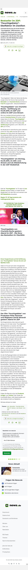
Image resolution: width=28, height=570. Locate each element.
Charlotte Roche (20, 406)
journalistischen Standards (9, 413)
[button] (14, 46)
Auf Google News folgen (11, 490)
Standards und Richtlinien (10, 518)
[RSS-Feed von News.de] (19, 563)
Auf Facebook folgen (10, 483)
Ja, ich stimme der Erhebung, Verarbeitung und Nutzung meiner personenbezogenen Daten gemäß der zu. (14, 446)
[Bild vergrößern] (27, 77)
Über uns (5, 526)
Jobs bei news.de (7, 546)
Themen (4, 538)
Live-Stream (19, 408)
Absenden (7, 453)
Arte (8, 406)
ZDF (8, 409)
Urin (24, 408)
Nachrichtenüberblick (8, 541)
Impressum (5, 512)
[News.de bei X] (16, 563)
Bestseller (12, 406)
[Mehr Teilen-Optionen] (19, 50)
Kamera (14, 408)
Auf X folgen (8, 486)
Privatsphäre (6, 552)
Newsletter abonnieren (11, 493)
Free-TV (9, 408)
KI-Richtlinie (5, 549)
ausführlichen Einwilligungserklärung (13, 449)
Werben (4, 523)
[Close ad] (1, 9)
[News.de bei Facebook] (14, 563)
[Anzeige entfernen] (27, 564)
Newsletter (5, 529)
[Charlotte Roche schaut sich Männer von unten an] (14, 216)
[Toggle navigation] (25, 12)
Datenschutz (6, 515)
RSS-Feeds (5, 534)
